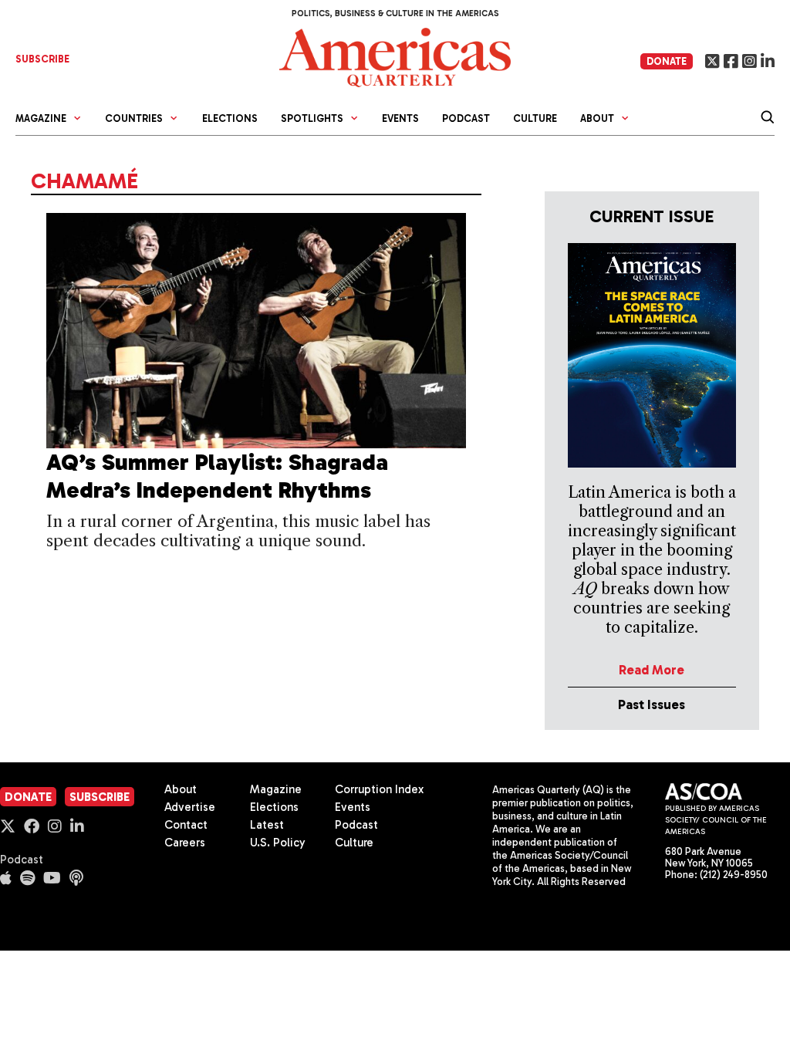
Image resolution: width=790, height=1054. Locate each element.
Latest (267, 825)
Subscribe (99, 797)
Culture (535, 118)
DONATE (667, 61)
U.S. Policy (278, 843)
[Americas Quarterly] (395, 56)
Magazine (276, 789)
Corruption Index (379, 789)
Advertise (189, 807)
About (180, 789)
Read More (651, 669)
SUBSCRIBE (42, 59)
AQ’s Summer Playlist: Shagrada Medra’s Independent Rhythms (217, 476)
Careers (184, 843)
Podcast (466, 118)
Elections (230, 118)
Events (400, 118)
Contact (186, 825)
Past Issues (651, 704)
